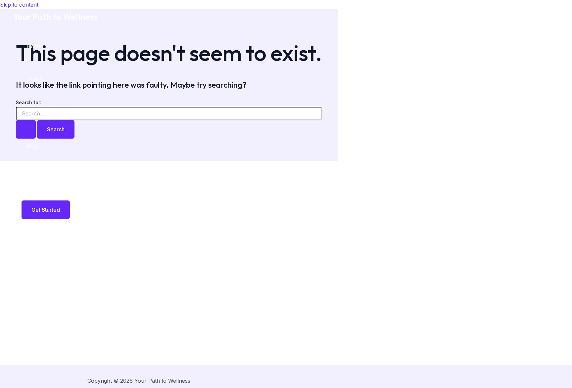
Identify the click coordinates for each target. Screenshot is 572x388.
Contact (36, 178)
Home (34, 46)
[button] (41, 209)
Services (37, 112)
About (34, 79)
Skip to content (19, 4)
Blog (32, 145)
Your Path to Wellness (55, 16)
